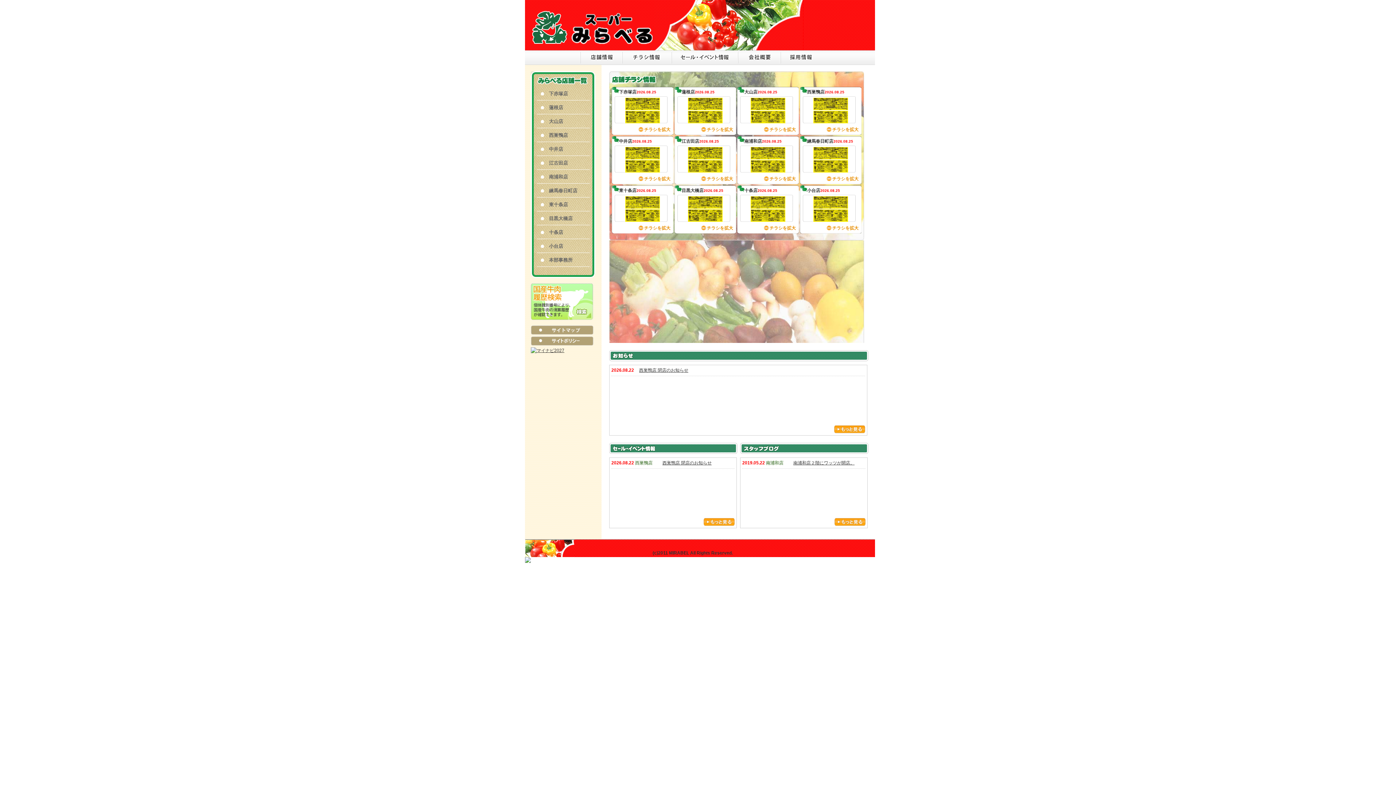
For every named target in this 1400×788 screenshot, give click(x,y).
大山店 (556, 121)
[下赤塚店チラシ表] (642, 106)
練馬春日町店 (563, 190)
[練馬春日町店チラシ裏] (830, 168)
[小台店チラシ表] (830, 205)
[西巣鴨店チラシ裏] (830, 119)
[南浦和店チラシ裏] (768, 168)
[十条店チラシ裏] (768, 218)
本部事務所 (561, 260)
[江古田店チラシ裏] (705, 168)
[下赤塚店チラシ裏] (642, 119)
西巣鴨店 (558, 135)
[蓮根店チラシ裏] (705, 119)
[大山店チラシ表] (768, 106)
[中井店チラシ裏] (642, 168)
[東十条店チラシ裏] (642, 218)
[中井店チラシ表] (642, 155)
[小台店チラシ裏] (830, 218)
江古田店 (558, 163)
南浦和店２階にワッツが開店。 (824, 463)
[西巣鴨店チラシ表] (830, 106)
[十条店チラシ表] (768, 205)
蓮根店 (556, 107)
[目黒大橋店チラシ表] (705, 205)
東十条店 (558, 204)
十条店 (556, 232)
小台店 (556, 246)
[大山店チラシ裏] (768, 119)
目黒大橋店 (561, 218)
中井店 (556, 149)
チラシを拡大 (657, 129)
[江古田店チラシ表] (705, 155)
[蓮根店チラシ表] (705, 106)
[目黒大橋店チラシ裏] (705, 218)
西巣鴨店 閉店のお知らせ (663, 370)
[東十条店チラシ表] (642, 205)
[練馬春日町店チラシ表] (830, 155)
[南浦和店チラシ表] (768, 155)
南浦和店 (558, 176)
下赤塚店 (558, 93)
